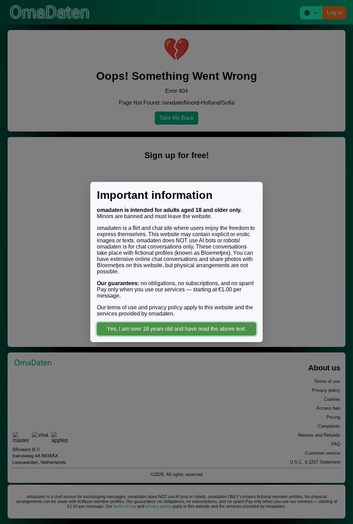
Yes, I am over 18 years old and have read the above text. (176, 329)
